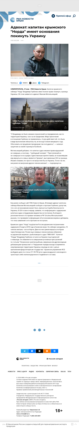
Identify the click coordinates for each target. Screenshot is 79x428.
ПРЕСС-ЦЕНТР (22, 372)
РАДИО (31, 372)
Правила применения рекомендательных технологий (34, 390)
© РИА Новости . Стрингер (17, 78)
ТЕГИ (69, 372)
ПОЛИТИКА (25, 366)
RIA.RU (63, 372)
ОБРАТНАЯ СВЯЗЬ (52, 372)
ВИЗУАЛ (54, 366)
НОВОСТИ (11, 372)
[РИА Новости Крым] (22, 19)
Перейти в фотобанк (29, 78)
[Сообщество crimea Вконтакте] (32, 351)
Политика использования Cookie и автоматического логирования (38, 386)
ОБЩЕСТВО (34, 366)
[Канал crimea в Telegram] (24, 351)
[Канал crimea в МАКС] (54, 351)
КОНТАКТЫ (40, 372)
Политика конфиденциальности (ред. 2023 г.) (31, 388)
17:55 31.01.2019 (15, 40)
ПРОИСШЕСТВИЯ (45, 366)
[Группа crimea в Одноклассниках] (47, 351)
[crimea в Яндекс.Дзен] (39, 351)
